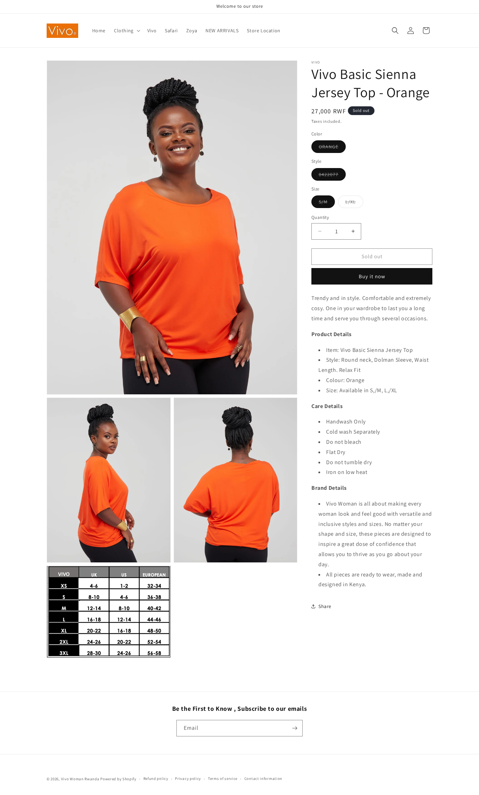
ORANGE (332, 148)
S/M (327, 203)
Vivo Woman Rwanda (80, 778)
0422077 (332, 175)
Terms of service (222, 778)
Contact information (263, 778)
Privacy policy (188, 778)
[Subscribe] (294, 728)
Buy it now (372, 276)
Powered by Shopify (118, 778)
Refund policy (155, 778)
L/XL (354, 203)
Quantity (320, 217)
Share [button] (324, 606)
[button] (126, 30)
